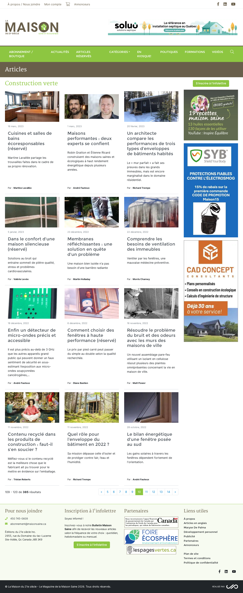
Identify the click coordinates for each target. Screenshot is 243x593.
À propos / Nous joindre (24, 4)
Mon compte (52, 4)
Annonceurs (191, 545)
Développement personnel (201, 532)
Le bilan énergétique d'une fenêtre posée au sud (149, 439)
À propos (189, 518)
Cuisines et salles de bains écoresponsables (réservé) (30, 141)
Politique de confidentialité (201, 562)
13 (161, 492)
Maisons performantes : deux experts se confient (89, 138)
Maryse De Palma (195, 527)
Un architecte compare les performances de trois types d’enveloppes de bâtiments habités (151, 143)
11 (146, 492)
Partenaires (191, 540)
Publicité (189, 536)
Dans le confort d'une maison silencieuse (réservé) (31, 244)
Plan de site (191, 553)
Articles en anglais (195, 523)
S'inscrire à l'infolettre (211, 83)
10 (139, 492)
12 (153, 492)
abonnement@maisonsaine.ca (28, 523)
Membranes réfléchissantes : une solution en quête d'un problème (89, 246)
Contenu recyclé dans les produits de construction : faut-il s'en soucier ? (32, 442)
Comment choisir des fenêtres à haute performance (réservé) (91, 335)
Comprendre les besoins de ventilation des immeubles (151, 244)
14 (168, 492)
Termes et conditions (197, 558)
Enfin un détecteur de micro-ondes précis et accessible (32, 335)
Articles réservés (83, 54)
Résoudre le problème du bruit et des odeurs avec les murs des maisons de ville (151, 338)
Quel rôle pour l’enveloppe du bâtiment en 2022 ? (88, 439)
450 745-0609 (19, 518)
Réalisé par (218, 586)
